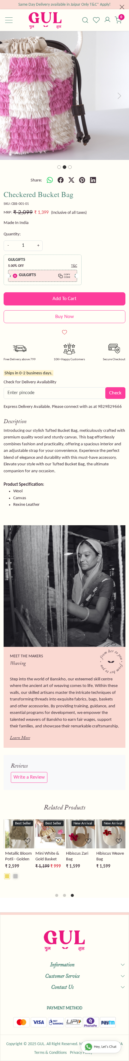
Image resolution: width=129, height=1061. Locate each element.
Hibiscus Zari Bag (76, 856)
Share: (36, 180)
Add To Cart (64, 298)
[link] (85, 20)
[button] (10, 95)
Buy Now (64, 316)
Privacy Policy (81, 1053)
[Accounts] (107, 20)
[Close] (122, 7)
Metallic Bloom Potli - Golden (17, 856)
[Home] (45, 20)
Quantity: (12, 234)
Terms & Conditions (50, 1053)
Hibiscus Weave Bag (109, 856)
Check (115, 393)
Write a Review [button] (29, 777)
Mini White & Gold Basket (46, 856)
